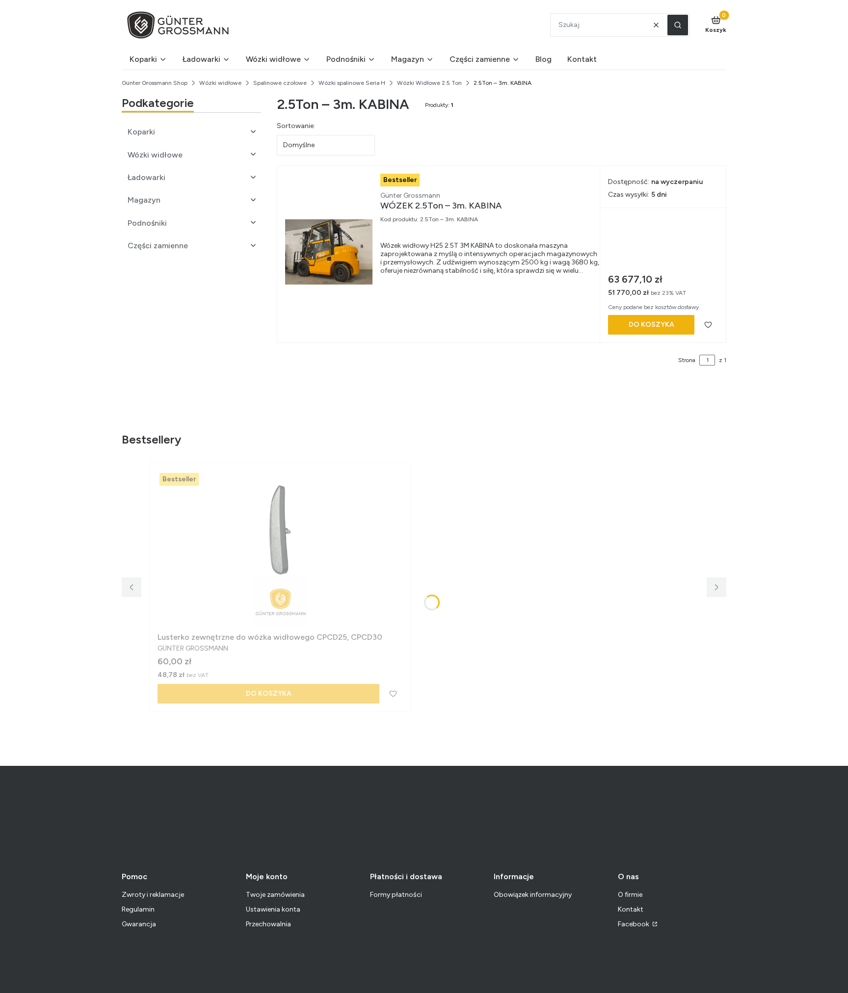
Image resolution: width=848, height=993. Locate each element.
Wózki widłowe (220, 82)
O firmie (630, 894)
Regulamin (138, 909)
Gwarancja (139, 924)
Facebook (634, 924)
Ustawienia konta (273, 909)
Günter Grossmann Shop (154, 82)
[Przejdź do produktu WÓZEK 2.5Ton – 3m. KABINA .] (328, 252)
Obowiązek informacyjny (533, 894)
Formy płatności (396, 894)
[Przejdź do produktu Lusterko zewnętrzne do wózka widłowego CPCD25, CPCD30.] (280, 549)
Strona (686, 360)
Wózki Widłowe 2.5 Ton (429, 82)
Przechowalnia (268, 924)
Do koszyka (651, 324)
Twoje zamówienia (275, 894)
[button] (677, 25)
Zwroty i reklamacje (153, 894)
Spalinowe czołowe (280, 82)
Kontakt (630, 909)
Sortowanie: (296, 126)
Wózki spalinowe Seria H (351, 82)
